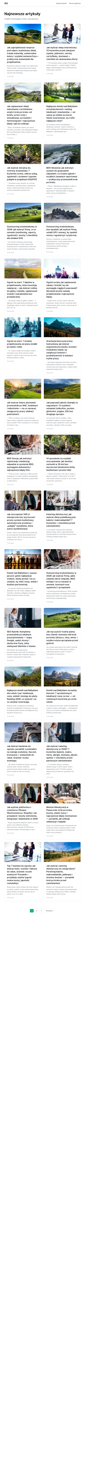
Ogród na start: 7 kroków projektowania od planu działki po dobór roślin (22, 344)
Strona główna (75, 3)
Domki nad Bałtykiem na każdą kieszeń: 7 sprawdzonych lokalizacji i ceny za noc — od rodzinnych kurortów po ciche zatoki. (61, 696)
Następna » (50, 911)
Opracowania (61, 3)
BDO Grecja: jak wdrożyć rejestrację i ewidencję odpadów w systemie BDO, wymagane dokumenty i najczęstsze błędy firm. (20, 464)
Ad (6, 3)
